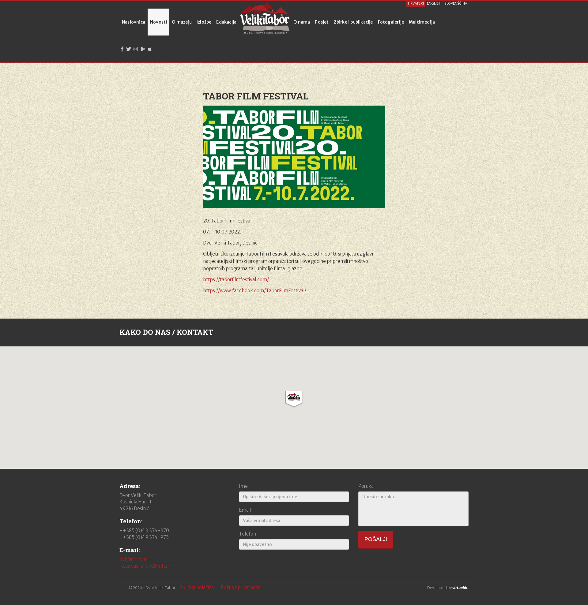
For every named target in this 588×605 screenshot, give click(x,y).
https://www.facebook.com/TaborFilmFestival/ (254, 290)
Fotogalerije (391, 22)
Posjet (322, 22)
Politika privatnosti (241, 587)
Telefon (247, 534)
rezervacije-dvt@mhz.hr (146, 566)
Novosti (158, 22)
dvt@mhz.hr (133, 559)
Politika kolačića (196, 587)
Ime (243, 486)
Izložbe (204, 22)
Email (245, 510)
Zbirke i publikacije (353, 22)
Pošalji (375, 539)
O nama (301, 22)
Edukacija (226, 22)
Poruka (366, 486)
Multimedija (422, 22)
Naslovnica (133, 22)
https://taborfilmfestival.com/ (236, 279)
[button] (294, 399)
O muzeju (182, 22)
